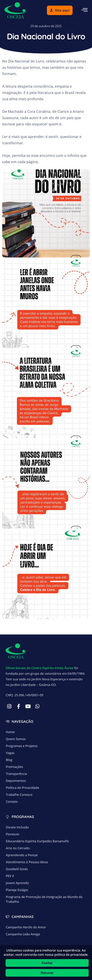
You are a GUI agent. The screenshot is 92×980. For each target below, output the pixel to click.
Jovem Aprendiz (17, 883)
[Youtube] (27, 706)
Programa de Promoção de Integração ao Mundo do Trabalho (44, 899)
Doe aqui (62, 10)
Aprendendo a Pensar (22, 855)
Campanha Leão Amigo (23, 934)
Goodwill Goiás (17, 869)
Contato (12, 802)
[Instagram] (9, 706)
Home (10, 732)
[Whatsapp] (37, 706)
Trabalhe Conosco (19, 795)
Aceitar (47, 963)
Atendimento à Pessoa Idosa (27, 862)
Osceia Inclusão (17, 827)
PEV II (10, 876)
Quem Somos (16, 739)
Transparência (16, 774)
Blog (9, 760)
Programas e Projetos (22, 746)
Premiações (14, 767)
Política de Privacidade (22, 788)
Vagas (10, 753)
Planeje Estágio (17, 890)
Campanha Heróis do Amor (26, 927)
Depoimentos (16, 781)
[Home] (15, 9)
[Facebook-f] (18, 706)
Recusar (47, 973)
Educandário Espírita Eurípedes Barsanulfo (37, 841)
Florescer (12, 834)
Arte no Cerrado (17, 848)
